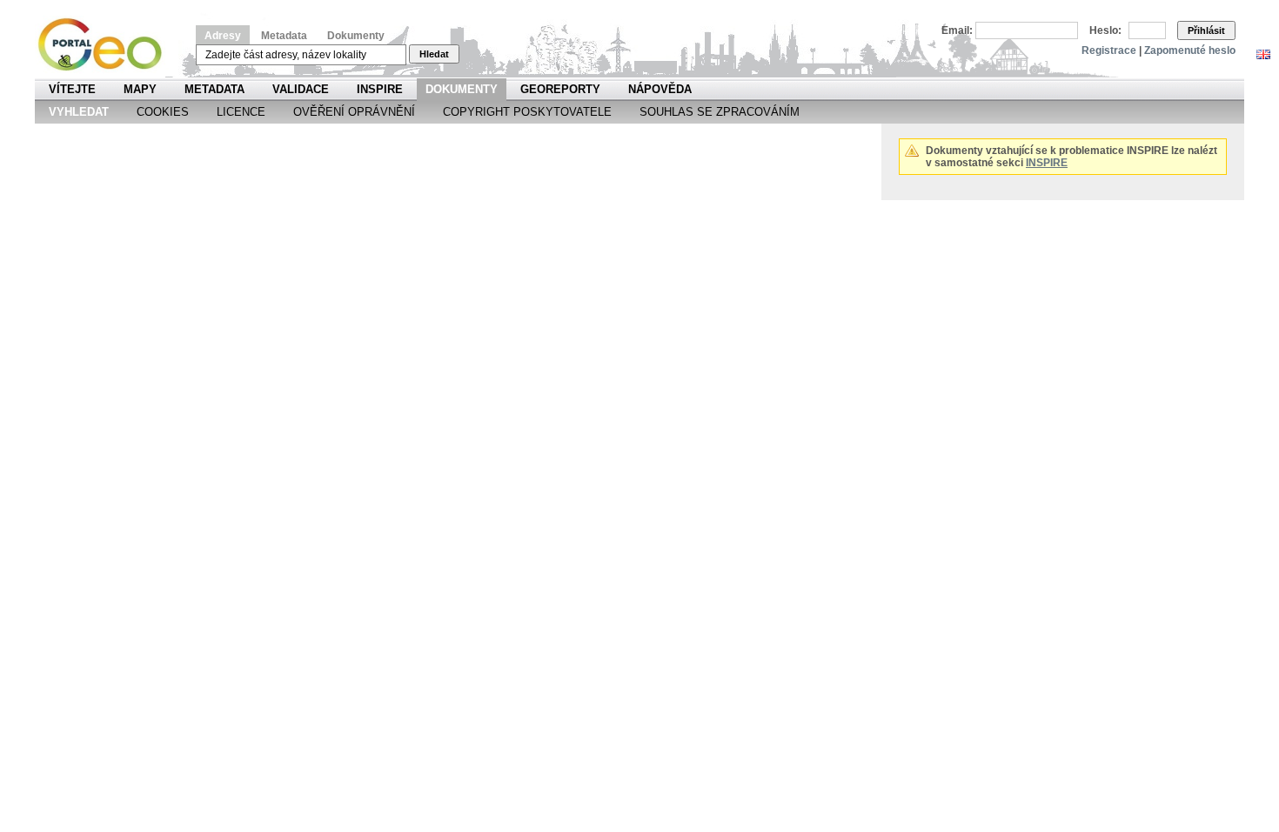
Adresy (222, 36)
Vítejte (72, 89)
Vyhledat (79, 111)
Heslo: (1105, 30)
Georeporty (560, 89)
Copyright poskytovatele (527, 111)
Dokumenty (356, 36)
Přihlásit (1206, 30)
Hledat (434, 54)
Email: (957, 30)
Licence (241, 111)
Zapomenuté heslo (1189, 50)
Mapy (140, 89)
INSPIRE (380, 89)
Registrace (1108, 50)
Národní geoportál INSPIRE (106, 44)
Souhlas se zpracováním (720, 111)
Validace (300, 89)
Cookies (163, 111)
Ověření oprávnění (354, 111)
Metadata (284, 36)
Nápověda (660, 89)
